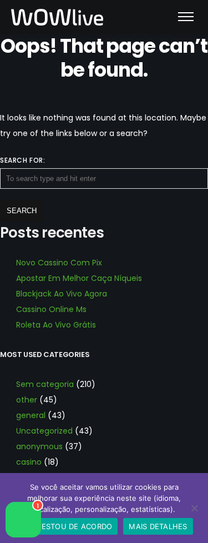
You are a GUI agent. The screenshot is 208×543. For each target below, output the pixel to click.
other (26, 399)
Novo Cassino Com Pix (59, 262)
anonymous (39, 446)
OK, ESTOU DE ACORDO (70, 526)
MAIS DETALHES (158, 526)
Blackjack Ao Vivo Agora (61, 293)
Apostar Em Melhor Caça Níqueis (79, 278)
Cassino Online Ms (51, 309)
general (30, 415)
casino (29, 461)
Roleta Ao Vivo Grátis (56, 324)
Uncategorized (44, 430)
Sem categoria (45, 384)
